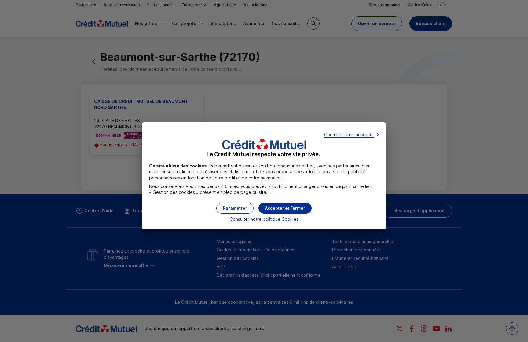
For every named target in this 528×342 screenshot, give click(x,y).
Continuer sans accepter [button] (349, 134)
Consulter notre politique (264, 219)
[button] (285, 208)
